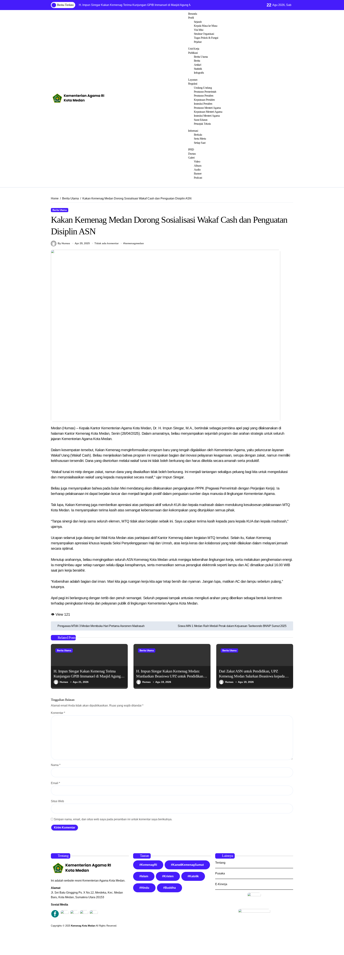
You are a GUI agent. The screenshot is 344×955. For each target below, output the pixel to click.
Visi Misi (198, 29)
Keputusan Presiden (204, 99)
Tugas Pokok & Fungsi (206, 37)
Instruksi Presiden (203, 103)
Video (197, 161)
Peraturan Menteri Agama (207, 107)
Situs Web (57, 801)
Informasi (193, 130)
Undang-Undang (203, 87)
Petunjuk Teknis (202, 123)
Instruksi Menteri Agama (207, 115)
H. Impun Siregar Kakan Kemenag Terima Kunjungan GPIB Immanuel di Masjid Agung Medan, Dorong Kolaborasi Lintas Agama (87, 676)
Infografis (199, 72)
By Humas (64, 243)
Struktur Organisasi (204, 33)
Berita (197, 60)
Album (197, 165)
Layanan (192, 79)
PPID (191, 149)
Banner (198, 173)
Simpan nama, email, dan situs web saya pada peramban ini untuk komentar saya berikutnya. (113, 819)
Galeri (191, 157)
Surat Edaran (200, 119)
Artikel (197, 64)
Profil (191, 17)
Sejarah (198, 21)
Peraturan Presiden (203, 95)
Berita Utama (201, 56)
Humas (64, 682)
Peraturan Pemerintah (205, 91)
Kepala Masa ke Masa (205, 25)
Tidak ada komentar (106, 243)
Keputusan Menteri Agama (208, 111)
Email (55, 783)
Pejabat (198, 41)
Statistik (198, 68)
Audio (197, 169)
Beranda (192, 13)
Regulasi (192, 83)
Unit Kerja (193, 48)
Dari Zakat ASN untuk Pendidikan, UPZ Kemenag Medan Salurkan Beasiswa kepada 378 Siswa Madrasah (252, 676)
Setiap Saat (200, 142)
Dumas (192, 153)
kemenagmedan (134, 243)
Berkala (198, 134)
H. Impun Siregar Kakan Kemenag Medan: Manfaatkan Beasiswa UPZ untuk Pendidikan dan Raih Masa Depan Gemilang (169, 676)
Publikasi (193, 52)
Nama (55, 765)
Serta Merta (200, 138)
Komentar (58, 712)
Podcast (198, 177)
